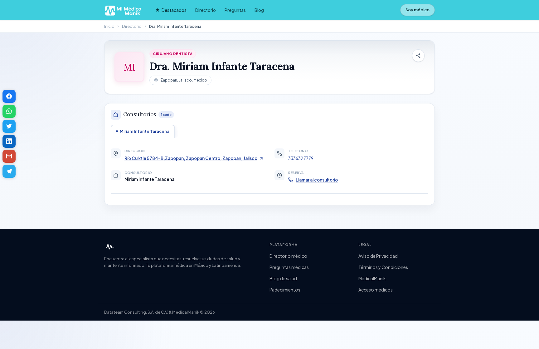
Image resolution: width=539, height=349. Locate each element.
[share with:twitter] (9, 126)
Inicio (109, 26)
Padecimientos (285, 289)
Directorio (205, 10)
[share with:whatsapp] (9, 111)
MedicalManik (372, 278)
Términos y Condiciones (383, 267)
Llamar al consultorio (317, 179)
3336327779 (300, 158)
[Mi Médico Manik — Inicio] (109, 247)
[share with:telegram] (9, 171)
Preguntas (235, 10)
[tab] (143, 131)
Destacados (174, 10)
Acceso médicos (375, 289)
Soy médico (417, 9)
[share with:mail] (9, 156)
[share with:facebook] (9, 96)
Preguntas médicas (289, 267)
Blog (259, 10)
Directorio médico (288, 256)
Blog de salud (283, 278)
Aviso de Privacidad (378, 256)
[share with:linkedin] (9, 141)
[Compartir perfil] (418, 55)
